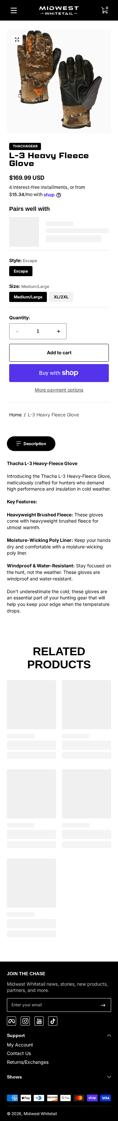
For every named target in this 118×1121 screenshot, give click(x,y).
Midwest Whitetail (40, 1113)
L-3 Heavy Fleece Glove (53, 414)
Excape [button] (21, 271)
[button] (104, 10)
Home (15, 414)
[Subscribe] (103, 1005)
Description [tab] (35, 443)
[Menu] (14, 10)
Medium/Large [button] (28, 296)
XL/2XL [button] (61, 296)
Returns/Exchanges (28, 1062)
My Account (20, 1044)
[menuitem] (59, 1045)
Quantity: (19, 317)
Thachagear (25, 146)
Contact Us (19, 1053)
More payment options (59, 390)
